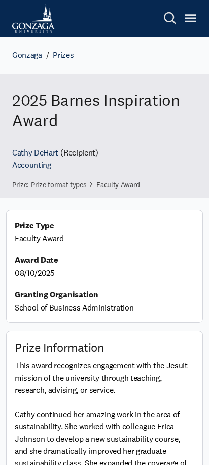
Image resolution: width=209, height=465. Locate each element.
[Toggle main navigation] (190, 18)
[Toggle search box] (170, 18)
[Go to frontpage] (33, 18)
